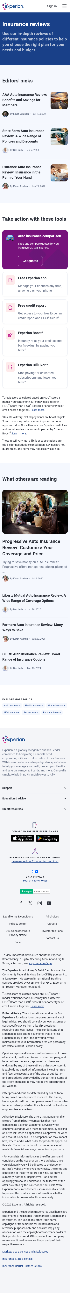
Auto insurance (12, 705)
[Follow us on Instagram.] (40, 903)
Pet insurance (31, 712)
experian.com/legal (40, 963)
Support (7, 788)
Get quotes (30, 261)
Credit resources (12, 809)
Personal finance (52, 712)
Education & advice (14, 798)
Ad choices (52, 916)
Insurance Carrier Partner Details (22, 1266)
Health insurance (34, 705)
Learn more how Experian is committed (35, 861)
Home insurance (56, 705)
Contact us (52, 938)
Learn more (37, 409)
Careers (52, 923)
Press (18, 942)
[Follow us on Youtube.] (49, 903)
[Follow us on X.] (30, 903)
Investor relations (52, 930)
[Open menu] (62, 6)
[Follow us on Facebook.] (21, 903)
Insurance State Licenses (17, 1258)
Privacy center (17, 923)
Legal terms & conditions (18, 916)
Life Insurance (11, 712)
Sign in (52, 6)
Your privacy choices (35, 880)
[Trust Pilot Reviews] (35, 891)
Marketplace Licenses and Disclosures (25, 1251)
